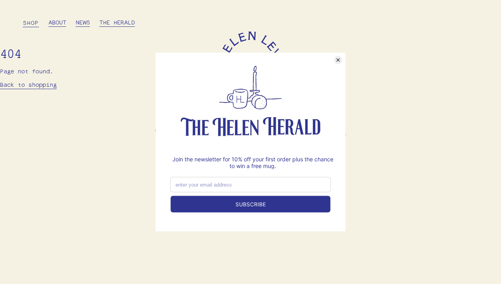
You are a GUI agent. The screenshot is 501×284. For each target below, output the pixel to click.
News (83, 23)
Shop (31, 23)
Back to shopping (28, 85)
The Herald (117, 23)
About (57, 23)
